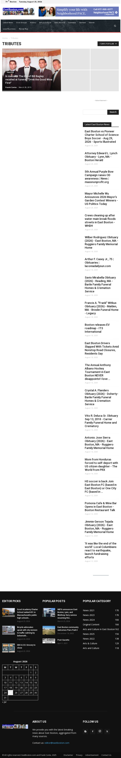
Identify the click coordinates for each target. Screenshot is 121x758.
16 (35, 682)
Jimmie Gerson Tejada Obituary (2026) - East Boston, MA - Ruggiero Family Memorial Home (99, 527)
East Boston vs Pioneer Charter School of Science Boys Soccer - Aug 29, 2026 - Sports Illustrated (102, 136)
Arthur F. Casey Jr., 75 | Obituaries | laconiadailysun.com (99, 262)
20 (21, 687)
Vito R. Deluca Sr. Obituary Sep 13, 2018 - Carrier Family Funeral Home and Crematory (101, 421)
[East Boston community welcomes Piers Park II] (49, 630)
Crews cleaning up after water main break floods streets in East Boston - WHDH (100, 220)
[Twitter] (107, 731)
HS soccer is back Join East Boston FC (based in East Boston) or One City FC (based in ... (101, 486)
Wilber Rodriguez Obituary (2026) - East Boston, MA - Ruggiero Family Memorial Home (101, 242)
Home (5, 38)
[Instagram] (99, 731)
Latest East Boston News (97, 124)
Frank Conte (11, 87)
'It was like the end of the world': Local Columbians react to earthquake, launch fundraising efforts (100, 550)
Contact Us (106, 755)
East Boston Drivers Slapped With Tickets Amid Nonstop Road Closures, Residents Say (102, 348)
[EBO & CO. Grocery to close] (8, 648)
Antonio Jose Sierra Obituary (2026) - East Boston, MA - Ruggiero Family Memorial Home (99, 443)
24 (5, 692)
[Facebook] (92, 731)
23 (35, 687)
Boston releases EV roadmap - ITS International (97, 328)
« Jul (4, 701)
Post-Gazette (63, 640)
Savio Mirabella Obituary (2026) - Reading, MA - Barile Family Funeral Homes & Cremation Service (100, 284)
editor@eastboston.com (57, 742)
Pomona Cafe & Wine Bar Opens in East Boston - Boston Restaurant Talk (101, 507)
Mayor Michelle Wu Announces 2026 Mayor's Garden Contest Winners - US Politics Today (101, 199)
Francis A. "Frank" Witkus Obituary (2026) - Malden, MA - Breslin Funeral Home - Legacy (101, 308)
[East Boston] (18, 11)
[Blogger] (85, 731)
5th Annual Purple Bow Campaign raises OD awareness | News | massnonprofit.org (99, 177)
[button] (115, 26)
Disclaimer (68, 755)
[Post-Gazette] (49, 641)
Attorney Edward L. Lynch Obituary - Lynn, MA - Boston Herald (101, 157)
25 (10, 692)
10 (5, 682)
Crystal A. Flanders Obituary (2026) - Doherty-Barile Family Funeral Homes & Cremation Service (101, 397)
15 (31, 682)
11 (10, 682)
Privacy (79, 755)
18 (10, 687)
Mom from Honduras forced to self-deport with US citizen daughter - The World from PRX (101, 464)
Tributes (10, 72)
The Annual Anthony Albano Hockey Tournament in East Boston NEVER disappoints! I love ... (98, 371)
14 (26, 682)
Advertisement (91, 755)
